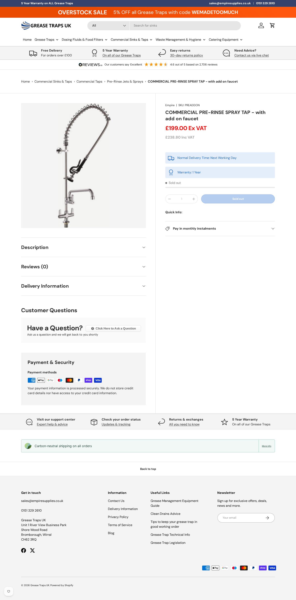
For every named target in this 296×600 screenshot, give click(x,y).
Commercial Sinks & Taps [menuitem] (129, 39)
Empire (170, 105)
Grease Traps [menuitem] (44, 39)
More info (266, 446)
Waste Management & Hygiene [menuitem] (178, 39)
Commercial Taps (89, 81)
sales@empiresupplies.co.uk (230, 3)
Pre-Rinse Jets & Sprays (125, 81)
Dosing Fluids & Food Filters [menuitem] (82, 39)
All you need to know (184, 424)
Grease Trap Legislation (168, 543)
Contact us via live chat (251, 55)
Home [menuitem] (27, 39)
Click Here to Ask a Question (115, 328)
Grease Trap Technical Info (170, 535)
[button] (272, 25)
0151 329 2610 (265, 3)
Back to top (148, 469)
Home (25, 81)
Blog (111, 533)
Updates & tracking (116, 424)
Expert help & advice (52, 424)
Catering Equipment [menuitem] (223, 39)
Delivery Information (123, 509)
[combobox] (164, 25)
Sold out (238, 199)
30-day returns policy (186, 55)
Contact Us (116, 501)
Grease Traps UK (39, 585)
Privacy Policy (118, 517)
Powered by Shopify (61, 585)
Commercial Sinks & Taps (53, 81)
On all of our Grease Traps (121, 55)
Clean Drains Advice (165, 514)
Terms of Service (120, 525)
